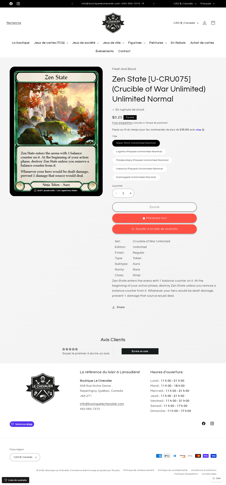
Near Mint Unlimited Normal (138, 144)
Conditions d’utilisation (203, 470)
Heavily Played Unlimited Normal (141, 169)
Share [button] (121, 307)
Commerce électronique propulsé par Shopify (95, 470)
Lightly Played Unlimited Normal (141, 152)
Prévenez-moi (156, 218)
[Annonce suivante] (154, 3)
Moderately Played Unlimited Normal (144, 161)
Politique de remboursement (139, 470)
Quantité (117, 186)
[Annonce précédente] (72, 3)
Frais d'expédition (122, 123)
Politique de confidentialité (173, 470)
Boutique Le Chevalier (57, 470)
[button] (14, 23)
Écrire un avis (140, 351)
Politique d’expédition (186, 474)
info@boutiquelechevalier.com (102, 403)
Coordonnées (209, 474)
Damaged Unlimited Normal (138, 178)
